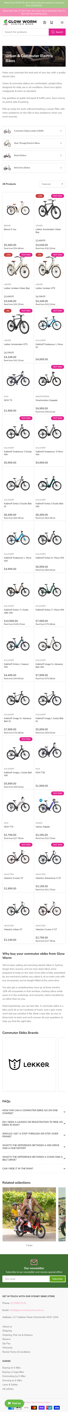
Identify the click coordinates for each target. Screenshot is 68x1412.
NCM (6, 396)
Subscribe (57, 1278)
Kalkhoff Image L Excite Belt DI (49, 720)
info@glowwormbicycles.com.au (27, 1310)
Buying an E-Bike (11, 1367)
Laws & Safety (10, 1384)
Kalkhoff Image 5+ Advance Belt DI (17, 720)
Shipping (7, 1330)
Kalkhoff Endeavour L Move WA (17, 559)
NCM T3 (8, 400)
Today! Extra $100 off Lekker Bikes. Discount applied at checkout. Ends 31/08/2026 (34, 4)
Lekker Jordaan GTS (45, 288)
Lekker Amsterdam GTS (16, 344)
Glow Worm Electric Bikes (38, 1402)
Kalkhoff (41, 340)
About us (7, 1326)
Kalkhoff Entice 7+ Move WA (50, 609)
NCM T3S (40, 772)
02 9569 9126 (18, 1303)
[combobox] (34, 32)
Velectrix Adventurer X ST (48, 878)
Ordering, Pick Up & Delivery (17, 1335)
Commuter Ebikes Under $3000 (28, 130)
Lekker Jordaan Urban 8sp (17, 288)
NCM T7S (8, 826)
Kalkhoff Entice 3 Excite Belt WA (49, 505)
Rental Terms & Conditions (16, 1351)
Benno (7, 225)
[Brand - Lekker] (29, 1064)
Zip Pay (6, 1343)
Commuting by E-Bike (13, 1376)
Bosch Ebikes (20, 155)
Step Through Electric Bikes (27, 143)
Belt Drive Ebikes (22, 167)
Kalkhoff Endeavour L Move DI (49, 346)
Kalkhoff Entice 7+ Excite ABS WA (16, 611)
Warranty (7, 1347)
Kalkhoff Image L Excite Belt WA (18, 774)
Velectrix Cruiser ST (13, 878)
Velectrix (9, 874)
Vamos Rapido (43, 826)
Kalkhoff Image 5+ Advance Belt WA (49, 666)
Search (59, 32)
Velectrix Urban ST (13, 929)
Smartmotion (42, 396)
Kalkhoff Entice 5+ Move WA (50, 557)
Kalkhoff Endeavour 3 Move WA (49, 453)
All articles (7, 1388)
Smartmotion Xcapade (46, 400)
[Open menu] (62, 22)
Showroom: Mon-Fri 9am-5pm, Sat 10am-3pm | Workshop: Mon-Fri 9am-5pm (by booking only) (34, 12)
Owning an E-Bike (12, 1380)
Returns (6, 1339)
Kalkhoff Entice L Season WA (16, 666)
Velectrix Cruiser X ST (46, 929)
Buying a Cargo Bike (13, 1372)
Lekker (39, 225)
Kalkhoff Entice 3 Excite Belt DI (18, 505)
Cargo (29, 1245)
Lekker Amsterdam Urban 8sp (48, 231)
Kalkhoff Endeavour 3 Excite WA (18, 453)
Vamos (39, 823)
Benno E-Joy (10, 229)
